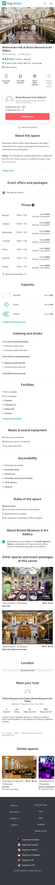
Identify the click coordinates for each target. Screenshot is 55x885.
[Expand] (51, 3)
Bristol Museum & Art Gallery (32, 532)
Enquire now (27, 116)
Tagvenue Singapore (31, 855)
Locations (41, 824)
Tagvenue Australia (30, 839)
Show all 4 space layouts (14, 322)
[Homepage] (12, 3)
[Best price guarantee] (25, 274)
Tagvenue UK (28, 860)
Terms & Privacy (41, 805)
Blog (40, 818)
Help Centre (14, 812)
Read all (27, 59)
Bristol (9, 733)
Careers (14, 825)
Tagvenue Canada (30, 844)
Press (40, 811)
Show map (37, 63)
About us (14, 805)
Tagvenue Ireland (29, 850)
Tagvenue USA (28, 865)
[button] (45, 4)
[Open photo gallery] (27, 25)
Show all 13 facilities (12, 419)
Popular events (41, 831)
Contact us (14, 818)
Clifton (16, 733)
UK (3, 733)
